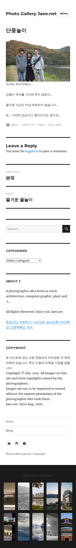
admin (15, 124)
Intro (9, 421)
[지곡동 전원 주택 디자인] (66, 496)
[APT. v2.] (38, 496)
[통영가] (52, 496)
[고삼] (38, 527)
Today (41, 124)
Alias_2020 (54, 124)
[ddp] (52, 527)
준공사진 (12, 322)
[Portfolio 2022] (9, 527)
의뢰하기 (25, 322)
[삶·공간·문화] (23, 496)
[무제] (66, 527)
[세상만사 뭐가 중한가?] (23, 527)
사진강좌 (39, 322)
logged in (31, 151)
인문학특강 (18, 327)
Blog (9, 430)
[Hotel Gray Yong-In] (9, 496)
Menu (64, 13)
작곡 (30, 327)
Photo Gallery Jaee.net (31, 13)
